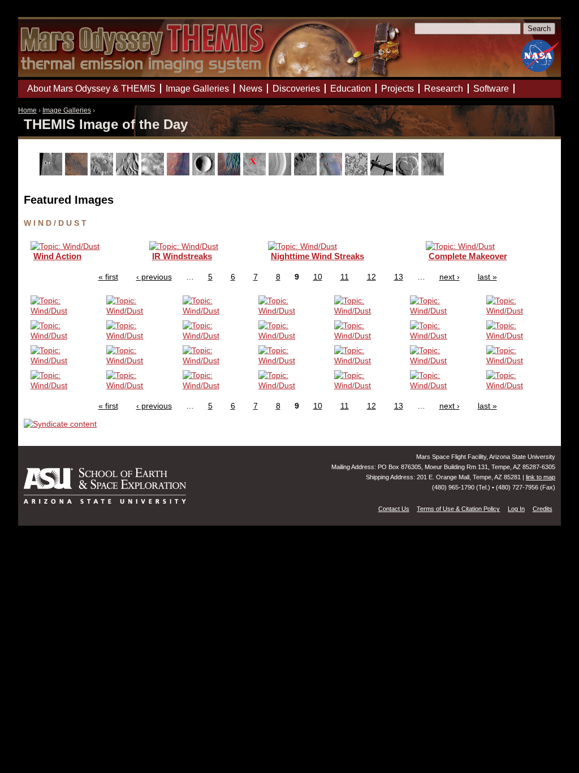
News (250, 88)
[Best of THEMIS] (77, 172)
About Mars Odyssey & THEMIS (91, 88)
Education (350, 88)
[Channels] (128, 172)
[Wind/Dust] (434, 172)
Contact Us (393, 508)
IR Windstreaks (182, 256)
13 (398, 276)
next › (449, 276)
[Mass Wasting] (306, 172)
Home (27, 110)
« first (108, 276)
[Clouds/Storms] (154, 172)
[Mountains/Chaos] (332, 172)
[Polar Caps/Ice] (357, 172)
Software (491, 88)
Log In (516, 508)
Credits (542, 508)
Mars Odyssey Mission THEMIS (50, 13)
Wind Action (57, 256)
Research (443, 88)
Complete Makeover (468, 256)
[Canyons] (103, 172)
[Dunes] (230, 172)
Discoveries (296, 88)
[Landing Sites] (256, 172)
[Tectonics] (383, 172)
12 (371, 276)
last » (487, 276)
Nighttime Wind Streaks (317, 256)
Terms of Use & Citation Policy (458, 508)
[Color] (179, 172)
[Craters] (205, 172)
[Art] (52, 172)
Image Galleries (66, 110)
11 (344, 276)
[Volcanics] (408, 172)
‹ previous (154, 276)
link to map (540, 477)
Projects (397, 88)
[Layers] (281, 172)
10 (317, 276)
